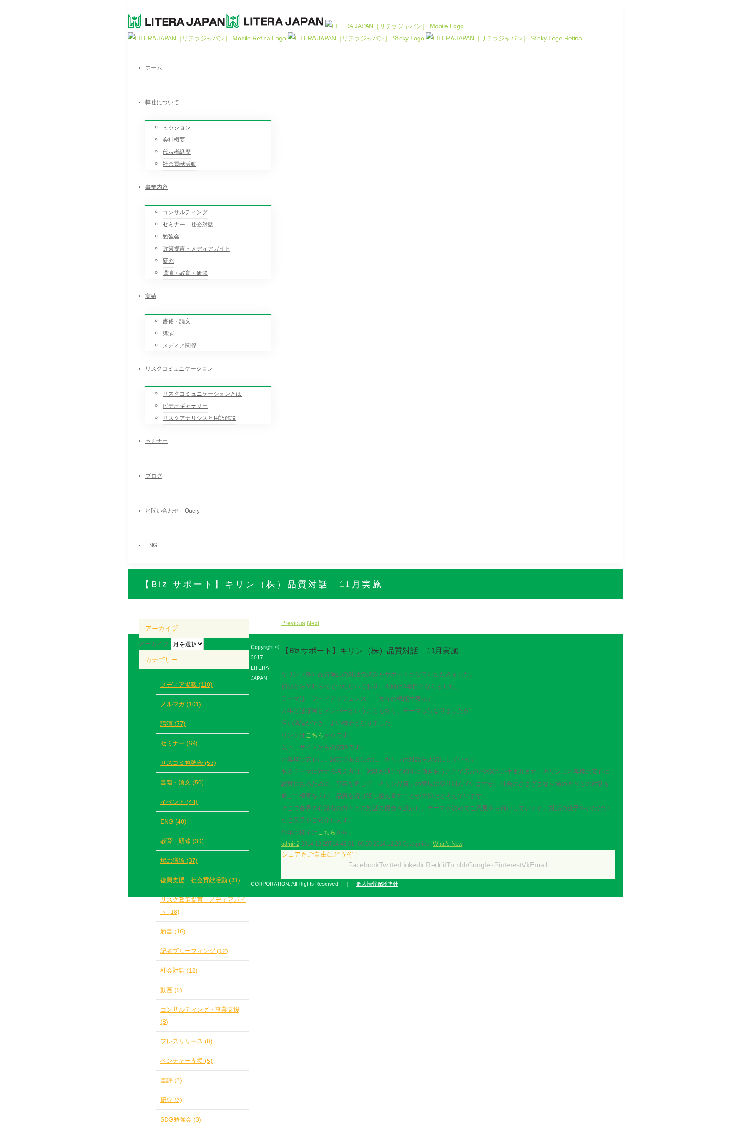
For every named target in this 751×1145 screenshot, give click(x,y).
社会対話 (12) (179, 970)
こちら (315, 734)
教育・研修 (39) (182, 840)
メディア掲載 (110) (186, 684)
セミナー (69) (179, 743)
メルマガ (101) (180, 704)
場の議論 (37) (179, 860)
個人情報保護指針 (377, 884)
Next (313, 622)
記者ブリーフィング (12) (194, 950)
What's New (447, 844)
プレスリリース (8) (186, 1041)
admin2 (290, 844)
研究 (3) (171, 1099)
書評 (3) (171, 1080)
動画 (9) (171, 989)
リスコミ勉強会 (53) (188, 762)
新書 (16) (173, 931)
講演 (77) (173, 723)
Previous (293, 622)
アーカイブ (154, 643)
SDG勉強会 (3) (180, 1119)
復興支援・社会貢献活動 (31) (200, 880)
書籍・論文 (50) (182, 782)
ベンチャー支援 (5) (186, 1060)
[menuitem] (384, 67)
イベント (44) (179, 801)
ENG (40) (173, 821)
